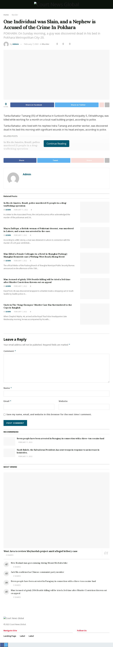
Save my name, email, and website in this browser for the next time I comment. (49, 414)
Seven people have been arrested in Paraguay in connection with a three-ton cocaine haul (60, 438)
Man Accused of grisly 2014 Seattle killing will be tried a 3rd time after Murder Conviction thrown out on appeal (37, 281)
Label (22, 636)
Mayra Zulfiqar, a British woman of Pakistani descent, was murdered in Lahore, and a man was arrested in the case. (39, 230)
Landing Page (10, 636)
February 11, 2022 (20, 210)
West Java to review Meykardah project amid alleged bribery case (40, 551)
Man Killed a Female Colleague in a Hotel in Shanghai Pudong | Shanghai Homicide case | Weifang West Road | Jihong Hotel (35, 255)
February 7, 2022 (31, 44)
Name (8, 388)
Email (7, 401)
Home (6, 15)
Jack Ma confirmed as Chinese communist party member (37, 572)
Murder (15, 15)
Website (63, 401)
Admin (16, 44)
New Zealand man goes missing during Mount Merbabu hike (39, 563)
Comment (10, 351)
